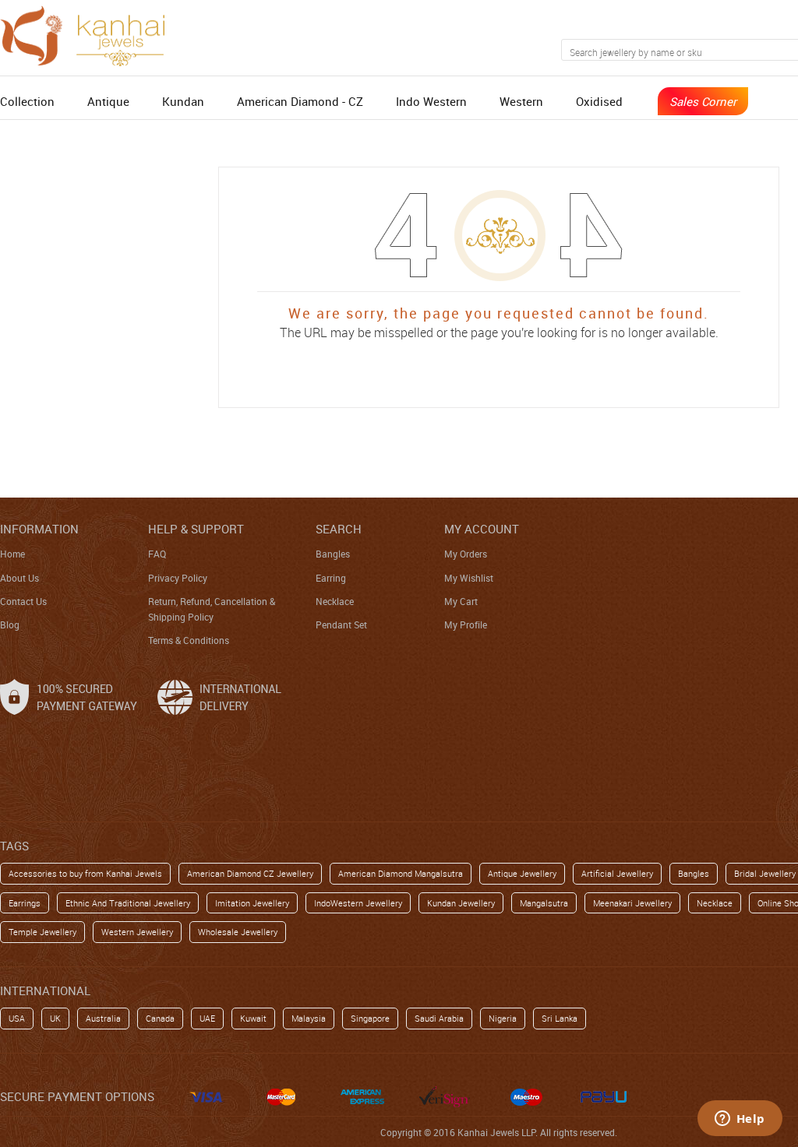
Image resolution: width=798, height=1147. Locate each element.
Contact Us (23, 601)
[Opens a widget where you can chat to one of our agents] (739, 1119)
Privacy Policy (177, 578)
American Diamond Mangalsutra (400, 873)
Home (12, 553)
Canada (160, 1018)
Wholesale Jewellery (237, 932)
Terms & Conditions (188, 640)
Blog (9, 624)
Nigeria (503, 1018)
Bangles (333, 553)
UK (55, 1018)
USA (17, 1018)
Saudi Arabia (439, 1018)
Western (521, 101)
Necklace (335, 601)
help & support (196, 529)
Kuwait (253, 1018)
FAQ (157, 553)
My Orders (465, 553)
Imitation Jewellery (252, 903)
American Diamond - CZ (300, 101)
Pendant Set (341, 624)
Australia (103, 1018)
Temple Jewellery (42, 932)
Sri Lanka (559, 1018)
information (39, 529)
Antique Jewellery (522, 873)
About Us (19, 578)
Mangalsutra (544, 903)
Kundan (183, 101)
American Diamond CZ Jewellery (250, 873)
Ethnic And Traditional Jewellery (127, 903)
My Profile (465, 624)
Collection (27, 101)
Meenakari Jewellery (632, 903)
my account (481, 529)
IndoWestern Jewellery (358, 903)
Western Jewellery (137, 932)
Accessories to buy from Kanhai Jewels (85, 873)
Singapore (370, 1018)
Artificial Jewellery (617, 873)
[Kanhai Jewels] (89, 34)
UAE (207, 1018)
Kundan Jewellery (461, 903)
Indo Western (431, 101)
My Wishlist (468, 578)
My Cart (461, 601)
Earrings (25, 903)
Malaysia (308, 1018)
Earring (331, 578)
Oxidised (599, 101)
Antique (108, 101)
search (339, 529)
